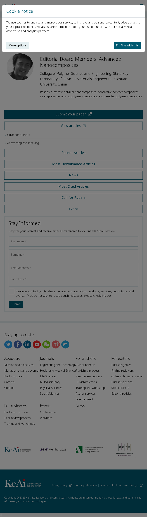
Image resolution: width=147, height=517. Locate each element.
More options (18, 45)
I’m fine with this (127, 45)
